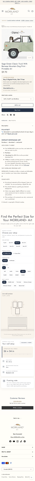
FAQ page (26, 165)
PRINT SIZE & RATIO (7, 95)
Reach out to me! (12, 134)
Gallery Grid (8, 253)
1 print (4, 242)
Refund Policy (28, 477)
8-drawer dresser (7, 285)
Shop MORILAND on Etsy (17, 437)
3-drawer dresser (28, 282)
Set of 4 (24, 242)
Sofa (15, 285)
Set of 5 (5, 246)
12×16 (23, 271)
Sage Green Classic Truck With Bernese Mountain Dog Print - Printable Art (17, 26)
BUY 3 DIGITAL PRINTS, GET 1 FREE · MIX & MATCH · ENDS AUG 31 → (17, 2)
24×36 (22, 275)
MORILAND (4, 120)
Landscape (11, 260)
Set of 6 (12, 246)
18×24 (10, 275)
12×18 (29, 271)
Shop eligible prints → (9, 88)
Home (3, 25)
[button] (32, 11)
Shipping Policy (20, 477)
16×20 (4, 275)
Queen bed (21, 285)
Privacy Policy (4, 477)
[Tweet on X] (7, 114)
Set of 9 (25, 246)
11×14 (17, 271)
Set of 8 (18, 246)
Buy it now (17, 110)
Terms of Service (12, 477)
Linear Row (17, 253)
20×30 (16, 275)
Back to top (17, 418)
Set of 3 (17, 242)
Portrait (5, 260)
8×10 (11, 271)
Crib (4, 282)
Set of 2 (11, 242)
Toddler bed (11, 282)
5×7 (5, 271)
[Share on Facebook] (10, 114)
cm (8, 267)
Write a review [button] (17, 408)
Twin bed (19, 282)
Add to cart (17, 105)
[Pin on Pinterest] (14, 114)
